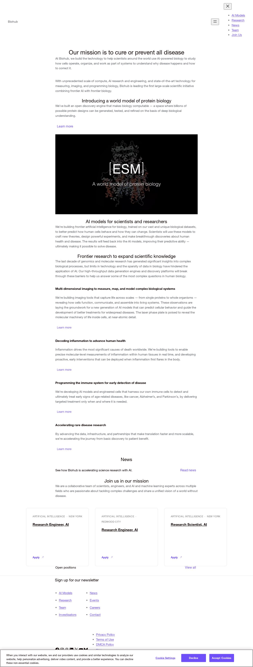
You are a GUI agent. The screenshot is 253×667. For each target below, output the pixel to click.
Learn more (65, 126)
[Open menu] (215, 22)
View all (190, 567)
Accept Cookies (221, 657)
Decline (193, 657)
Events (94, 600)
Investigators (67, 614)
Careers (95, 607)
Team (62, 607)
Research (65, 600)
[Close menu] (228, 6)
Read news (188, 470)
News (93, 593)
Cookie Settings (165, 657)
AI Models (65, 593)
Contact (95, 614)
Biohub (13, 21)
